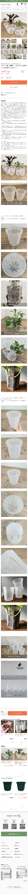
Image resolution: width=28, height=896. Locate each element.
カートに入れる (14, 82)
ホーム (3, 842)
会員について (17, 845)
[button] (22, 742)
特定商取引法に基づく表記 (7, 857)
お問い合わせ (17, 851)
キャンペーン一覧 (5, 848)
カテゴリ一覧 (4, 845)
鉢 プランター (3, 9)
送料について (3, 94)
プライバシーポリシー (6, 854)
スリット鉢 (9, 9)
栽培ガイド (4, 851)
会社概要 (16, 848)
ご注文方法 (17, 842)
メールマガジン (18, 857)
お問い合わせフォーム (14, 834)
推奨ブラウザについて (19, 854)
